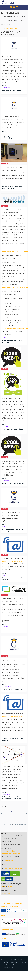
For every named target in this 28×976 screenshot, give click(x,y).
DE (2, 886)
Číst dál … (4, 85)
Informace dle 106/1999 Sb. (10, 854)
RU (11, 886)
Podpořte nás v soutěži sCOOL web (13, 483)
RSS (5, 864)
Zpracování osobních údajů (13, 868)
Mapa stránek (8, 860)
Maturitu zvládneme (8, 929)
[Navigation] (25, 2)
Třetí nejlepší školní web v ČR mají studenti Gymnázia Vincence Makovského (13, 431)
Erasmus (4, 939)
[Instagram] (17, 7)
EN (5, 886)
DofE (3, 915)
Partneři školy (6, 893)
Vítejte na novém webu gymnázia (12, 689)
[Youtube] (14, 7)
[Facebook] (11, 7)
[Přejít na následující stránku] (22, 813)
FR (8, 886)
